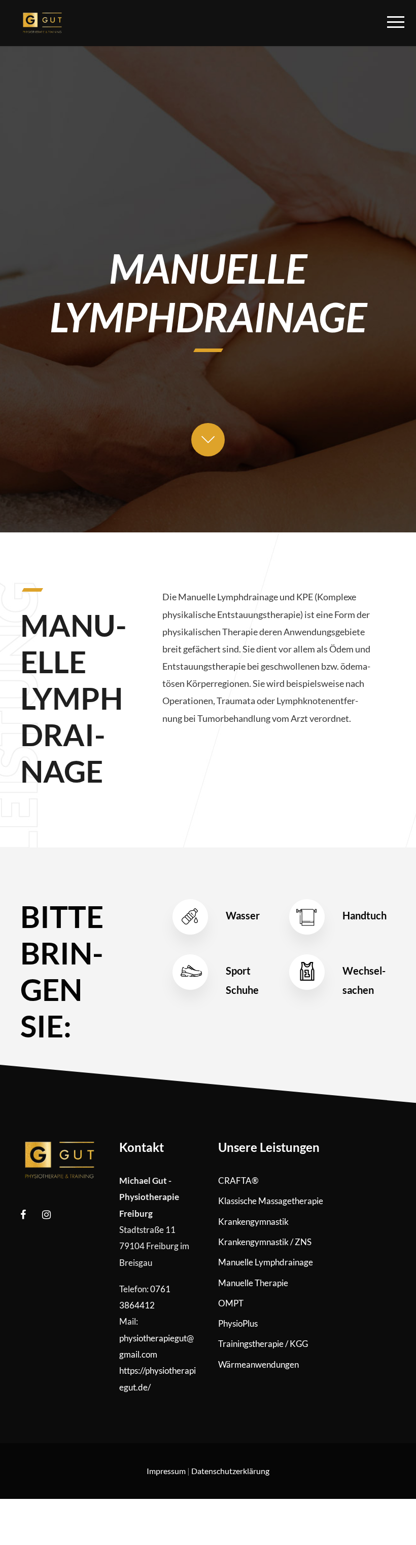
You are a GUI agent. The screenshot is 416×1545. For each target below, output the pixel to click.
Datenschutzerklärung (230, 1471)
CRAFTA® (238, 1180)
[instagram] (46, 1214)
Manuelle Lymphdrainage (265, 1262)
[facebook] (23, 1214)
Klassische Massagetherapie (270, 1200)
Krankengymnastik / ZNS (264, 1242)
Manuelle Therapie (253, 1283)
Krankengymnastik (253, 1221)
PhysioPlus (238, 1323)
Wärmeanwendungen (258, 1364)
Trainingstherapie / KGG (263, 1343)
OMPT (231, 1303)
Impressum (166, 1471)
